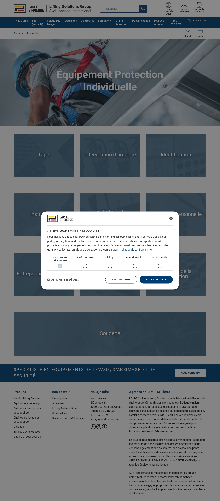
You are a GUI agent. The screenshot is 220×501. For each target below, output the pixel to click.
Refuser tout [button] (121, 279)
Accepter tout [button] (156, 279)
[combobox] (171, 218)
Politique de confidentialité (136, 249)
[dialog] (110, 250)
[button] (63, 279)
